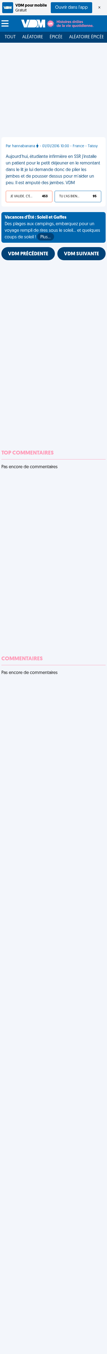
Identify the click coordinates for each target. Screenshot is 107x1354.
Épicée (56, 37)
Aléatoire (32, 37)
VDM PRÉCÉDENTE (28, 254)
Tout (10, 37)
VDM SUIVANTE (81, 254)
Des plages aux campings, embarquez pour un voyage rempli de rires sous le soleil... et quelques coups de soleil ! (52, 227)
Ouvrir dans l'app (71, 7)
